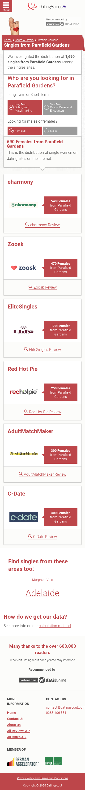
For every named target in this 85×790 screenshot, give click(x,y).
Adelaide (43, 593)
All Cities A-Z (16, 737)
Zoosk (16, 244)
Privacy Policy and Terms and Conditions (42, 778)
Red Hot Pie (23, 369)
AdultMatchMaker (30, 431)
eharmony (20, 182)
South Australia (24, 40)
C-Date (16, 493)
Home (8, 40)
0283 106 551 (56, 713)
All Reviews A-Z (18, 731)
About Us (14, 725)
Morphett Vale (42, 580)
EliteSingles (22, 306)
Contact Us (15, 719)
